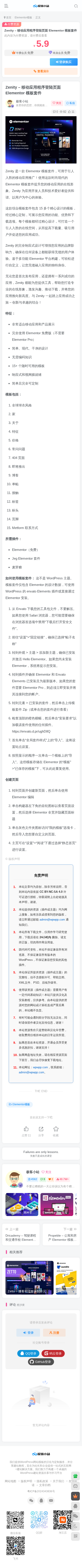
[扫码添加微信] (75, 1516)
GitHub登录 (43, 1362)
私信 (72, 103)
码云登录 (55, 1353)
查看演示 (43, 71)
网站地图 (10, 1481)
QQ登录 (30, 1353)
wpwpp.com (40, 1067)
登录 (31, 1332)
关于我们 (58, 1481)
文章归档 (45, 1485)
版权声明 (26, 1481)
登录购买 (65, 62)
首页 (8, 17)
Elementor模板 (23, 17)
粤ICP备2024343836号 (41, 1491)
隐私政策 (42, 1481)
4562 (34, 1179)
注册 (56, 1332)
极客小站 (22, 101)
